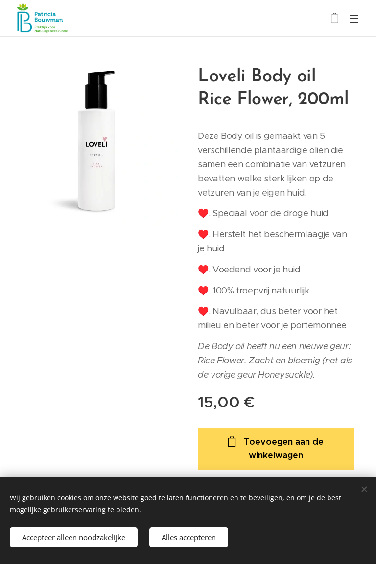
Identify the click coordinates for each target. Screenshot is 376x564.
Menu (354, 18)
